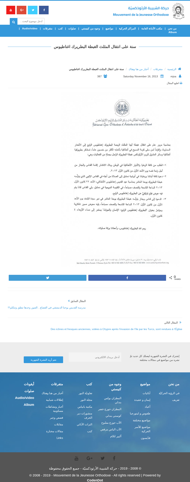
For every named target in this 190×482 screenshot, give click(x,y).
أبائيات (146, 393)
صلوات (72, 28)
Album (172, 32)
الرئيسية (171, 69)
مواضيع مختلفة (141, 420)
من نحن (172, 28)
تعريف (175, 399)
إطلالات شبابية (54, 399)
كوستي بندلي (113, 415)
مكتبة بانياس (85, 406)
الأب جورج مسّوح (111, 422)
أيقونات (29, 384)
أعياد (147, 406)
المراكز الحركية (127, 28)
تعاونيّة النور (85, 393)
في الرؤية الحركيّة (169, 393)
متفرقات (48, 28)
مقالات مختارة (54, 431)
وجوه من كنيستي (90, 28)
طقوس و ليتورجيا (140, 413)
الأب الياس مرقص (110, 429)
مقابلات (58, 424)
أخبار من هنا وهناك (139, 69)
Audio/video (29, 28)
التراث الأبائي (84, 424)
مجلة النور (86, 399)
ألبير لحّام (115, 436)
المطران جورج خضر (109, 409)
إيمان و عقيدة (142, 399)
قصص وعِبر (56, 417)
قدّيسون (145, 437)
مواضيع (109, 28)
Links (60, 437)
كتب (60, 28)
